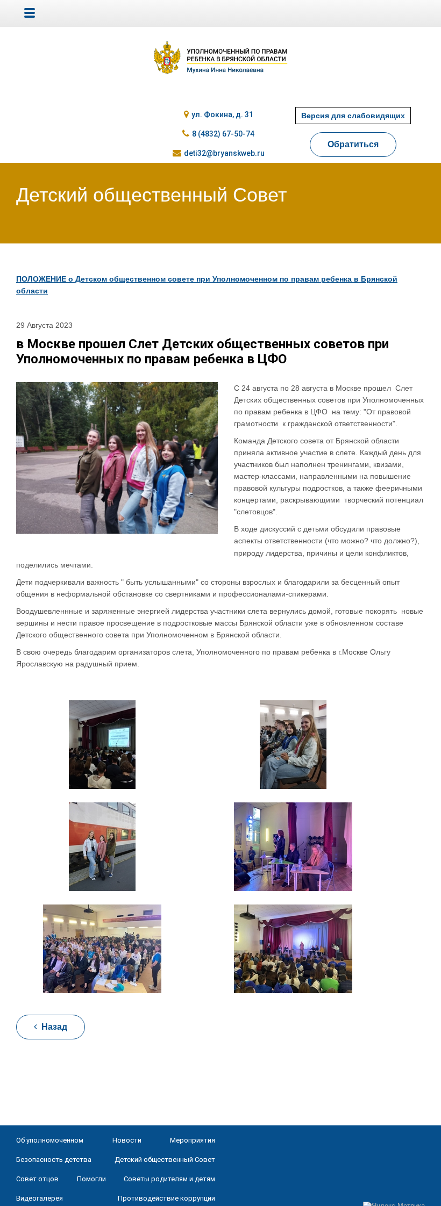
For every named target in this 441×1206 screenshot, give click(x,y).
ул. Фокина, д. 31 (222, 114)
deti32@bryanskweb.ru (224, 153)
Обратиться (353, 144)
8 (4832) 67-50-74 (223, 134)
